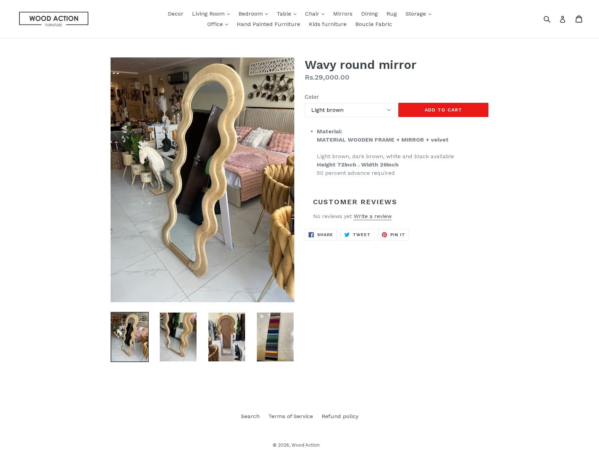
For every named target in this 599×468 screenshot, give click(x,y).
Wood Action (306, 445)
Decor (175, 13)
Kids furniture (328, 24)
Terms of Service (290, 416)
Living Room (212, 13)
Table (288, 13)
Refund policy (340, 416)
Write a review (373, 216)
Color (312, 96)
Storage (420, 13)
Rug (392, 13)
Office (219, 23)
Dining (369, 13)
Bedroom (254, 13)
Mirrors (343, 13)
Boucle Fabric (373, 24)
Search (250, 416)
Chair (316, 13)
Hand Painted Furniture (268, 24)
